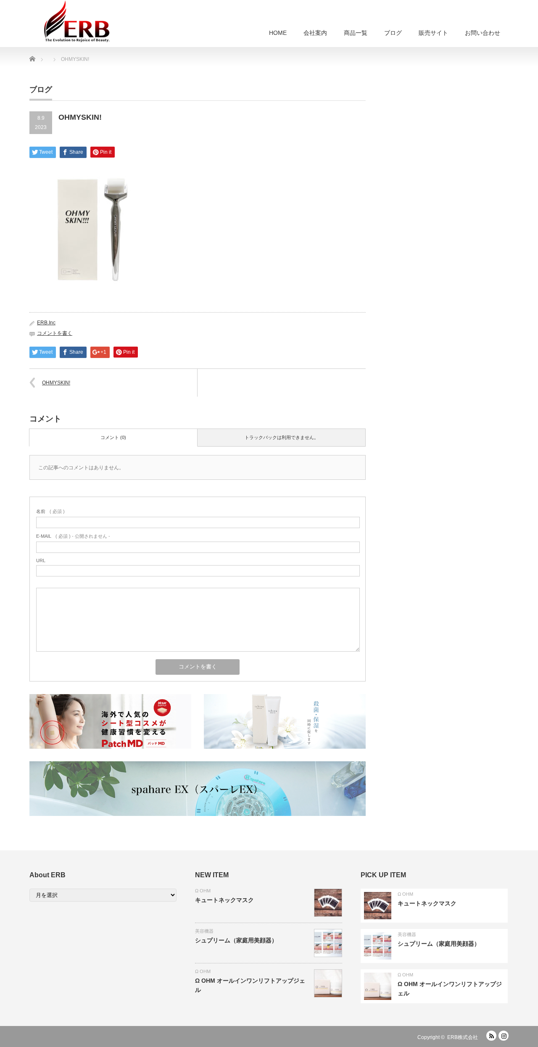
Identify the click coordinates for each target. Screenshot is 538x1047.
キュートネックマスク (224, 900)
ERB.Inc (46, 323)
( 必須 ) (50, 511)
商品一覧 (355, 32)
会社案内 (315, 32)
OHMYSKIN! (56, 383)
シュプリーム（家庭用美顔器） (236, 940)
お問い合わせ (482, 32)
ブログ (393, 32)
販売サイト (433, 32)
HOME (278, 32)
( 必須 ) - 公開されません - (73, 536)
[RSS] (491, 1036)
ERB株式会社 (462, 1037)
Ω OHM (203, 890)
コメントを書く (54, 333)
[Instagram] (503, 1036)
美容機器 (204, 931)
